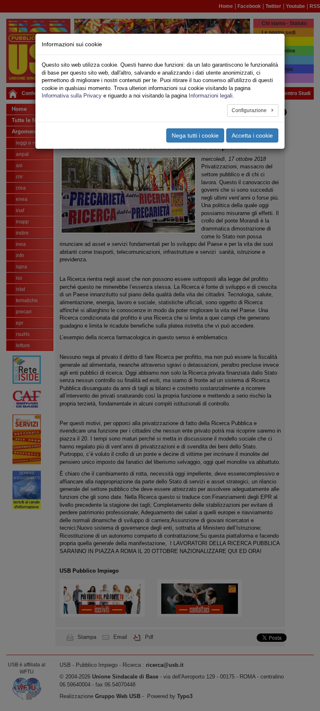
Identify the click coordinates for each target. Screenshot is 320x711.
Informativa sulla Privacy (72, 96)
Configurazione (250, 110)
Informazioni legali (210, 96)
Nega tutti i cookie (195, 135)
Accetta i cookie (252, 135)
